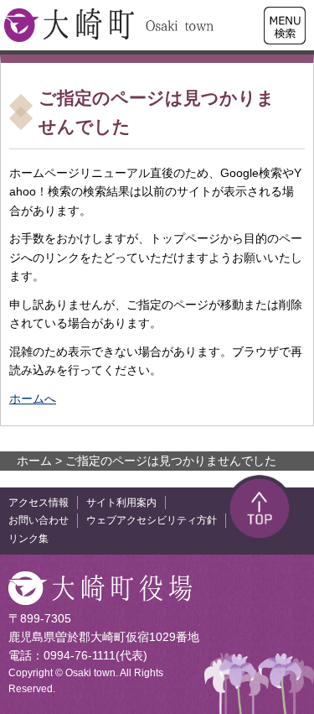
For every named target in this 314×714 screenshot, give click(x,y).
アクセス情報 (38, 502)
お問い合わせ (38, 520)
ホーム (34, 460)
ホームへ (32, 398)
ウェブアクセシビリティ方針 (151, 520)
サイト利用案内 (121, 502)
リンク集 (28, 539)
